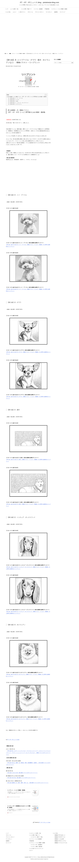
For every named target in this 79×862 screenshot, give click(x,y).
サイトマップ (8, 842)
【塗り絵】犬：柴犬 (14, 101)
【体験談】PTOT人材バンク (59, 835)
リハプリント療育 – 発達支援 (36, 846)
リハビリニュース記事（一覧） (35, 833)
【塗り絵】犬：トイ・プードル (16, 98)
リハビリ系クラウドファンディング (36, 848)
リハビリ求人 (55, 833)
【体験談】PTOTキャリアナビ (60, 840)
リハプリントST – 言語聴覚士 (36, 844)
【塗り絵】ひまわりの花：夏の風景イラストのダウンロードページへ (22, 772)
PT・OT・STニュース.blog (13, 739)
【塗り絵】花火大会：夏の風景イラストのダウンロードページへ (21, 777)
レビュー (31, 850)
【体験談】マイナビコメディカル (60, 842)
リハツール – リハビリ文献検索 (35, 838)
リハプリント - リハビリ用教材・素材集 (18, 53)
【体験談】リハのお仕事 (59, 838)
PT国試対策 (31, 840)
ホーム (7, 53)
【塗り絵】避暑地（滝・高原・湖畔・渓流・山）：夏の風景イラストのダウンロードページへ (27, 782)
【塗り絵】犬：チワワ (14, 99)
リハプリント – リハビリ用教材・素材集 (37, 842)
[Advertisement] (28, 177)
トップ (7, 833)
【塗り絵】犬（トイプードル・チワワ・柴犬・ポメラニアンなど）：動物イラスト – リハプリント (45, 53)
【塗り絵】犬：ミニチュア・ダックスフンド (19, 102)
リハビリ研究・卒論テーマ (34, 835)
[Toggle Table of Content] (45, 95)
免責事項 (7, 840)
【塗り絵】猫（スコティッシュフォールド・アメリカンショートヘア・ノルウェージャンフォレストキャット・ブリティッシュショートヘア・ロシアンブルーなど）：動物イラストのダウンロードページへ (28, 752)
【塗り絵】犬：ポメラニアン (16, 104)
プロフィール (8, 835)
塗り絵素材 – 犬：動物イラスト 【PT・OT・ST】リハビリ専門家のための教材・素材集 (27, 96)
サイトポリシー (9, 838)
